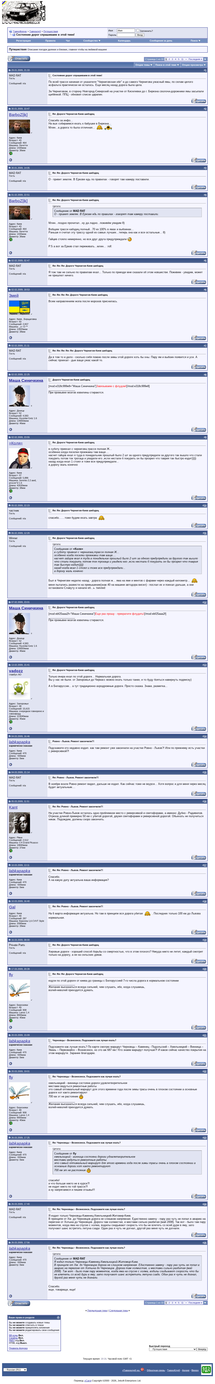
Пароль (112, 35)
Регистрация (23, 40)
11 (182, 59)
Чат (68, 40)
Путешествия (50, 31)
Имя (110, 30)
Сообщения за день (161, 40)
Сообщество (90, 40)
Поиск (194, 40)
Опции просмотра (192, 65)
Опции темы (142, 65)
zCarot (87, 1380)
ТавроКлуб (173, 1370)
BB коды (13, 1335)
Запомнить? (146, 31)
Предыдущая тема (97, 1310)
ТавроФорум (20, 31)
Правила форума (18, 1348)
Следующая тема (118, 1310)
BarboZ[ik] (18, 114)
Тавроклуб (35, 31)
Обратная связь (156, 1370)
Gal (12, 907)
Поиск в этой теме (165, 65)
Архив (185, 1370)
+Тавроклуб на (131, 1370)
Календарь (124, 40)
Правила (50, 40)
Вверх (195, 1370)
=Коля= (16, 443)
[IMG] (12, 1340)
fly (11, 975)
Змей (14, 295)
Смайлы (13, 1338)
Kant (13, 807)
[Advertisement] (136, 12)
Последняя (195, 59)
